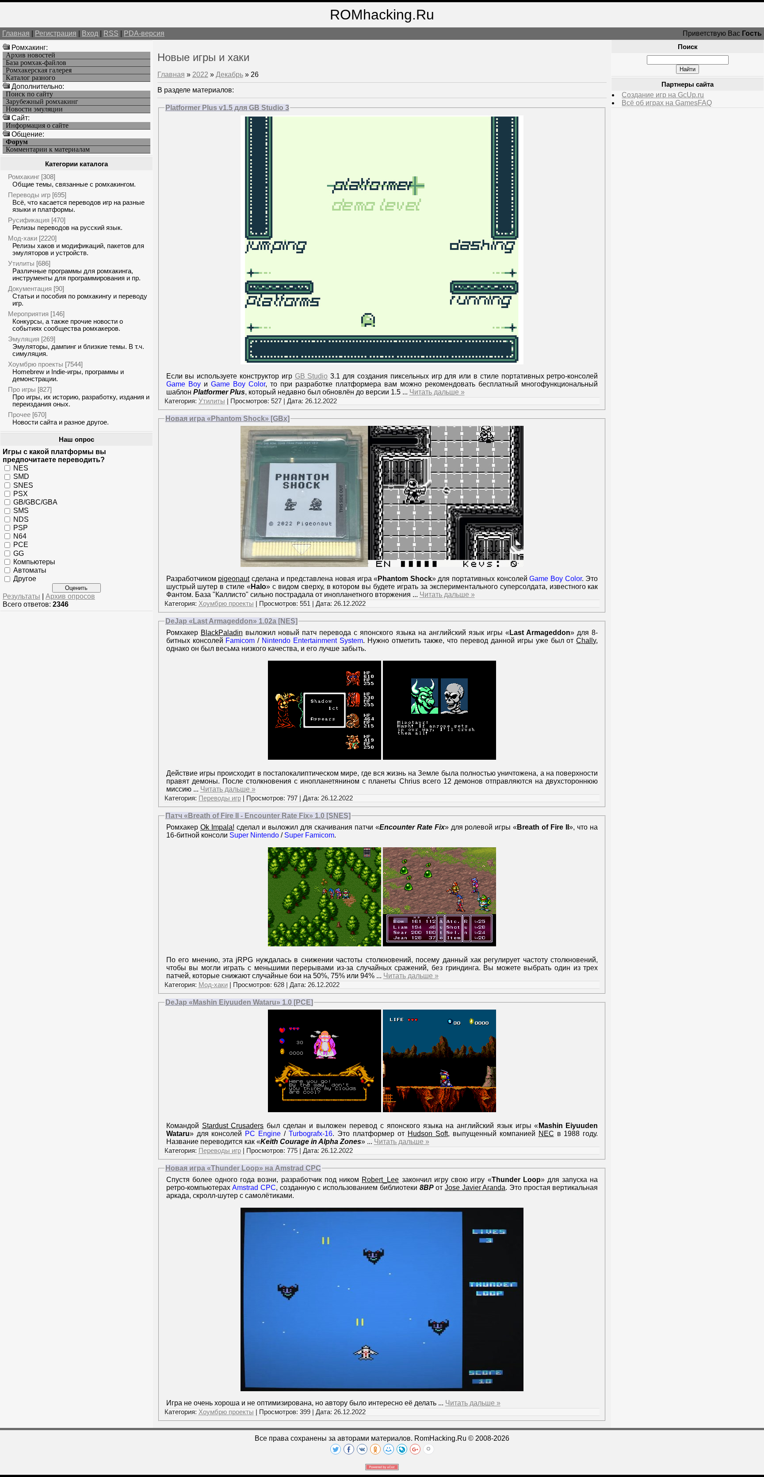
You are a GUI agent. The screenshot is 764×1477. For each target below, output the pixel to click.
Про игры (22, 389)
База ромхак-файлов (36, 62)
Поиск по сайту (29, 94)
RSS (110, 33)
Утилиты (21, 263)
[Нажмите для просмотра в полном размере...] (382, 362)
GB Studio (311, 376)
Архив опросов (70, 596)
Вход (90, 33)
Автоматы (29, 570)
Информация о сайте (37, 125)
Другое (24, 578)
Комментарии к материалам (48, 149)
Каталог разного (30, 77)
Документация (30, 288)
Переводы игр (29, 195)
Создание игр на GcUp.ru (663, 95)
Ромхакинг (23, 176)
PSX (20, 493)
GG (18, 553)
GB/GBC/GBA (35, 502)
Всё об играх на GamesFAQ (667, 103)
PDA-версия (144, 33)
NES (20, 468)
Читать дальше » (437, 392)
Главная (16, 33)
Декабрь (229, 74)
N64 (20, 536)
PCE (20, 544)
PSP (20, 528)
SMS (21, 510)
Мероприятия (28, 314)
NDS (21, 519)
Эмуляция (23, 339)
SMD (21, 476)
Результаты (21, 596)
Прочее (19, 414)
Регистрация (55, 33)
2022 (200, 74)
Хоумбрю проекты (35, 364)
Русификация (29, 220)
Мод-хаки (22, 238)
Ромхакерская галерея (39, 70)
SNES (23, 485)
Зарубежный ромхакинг (42, 101)
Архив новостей (30, 55)
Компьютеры (34, 562)
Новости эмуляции (34, 109)
